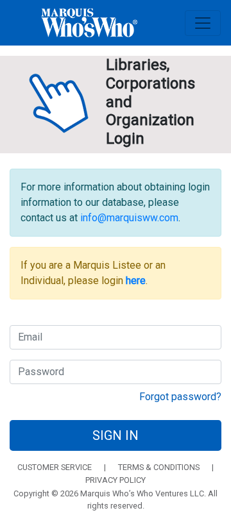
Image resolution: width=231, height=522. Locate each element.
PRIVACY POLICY (115, 480)
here (136, 280)
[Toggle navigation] (203, 23)
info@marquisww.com (129, 218)
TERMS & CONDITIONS (159, 467)
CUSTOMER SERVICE (54, 467)
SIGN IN (115, 435)
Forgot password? (180, 397)
